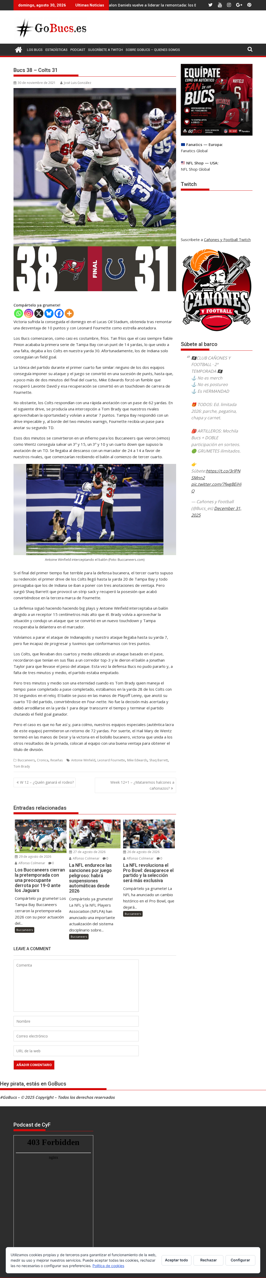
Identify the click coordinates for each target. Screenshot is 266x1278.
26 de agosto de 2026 (143, 852)
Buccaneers (26, 760)
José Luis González (77, 83)
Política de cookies (108, 1265)
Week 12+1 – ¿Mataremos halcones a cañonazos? (142, 785)
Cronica (42, 760)
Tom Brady (22, 766)
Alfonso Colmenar (31, 863)
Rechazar (208, 1260)
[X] (38, 313)
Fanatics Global (194, 150)
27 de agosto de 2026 (88, 852)
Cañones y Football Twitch (227, 239)
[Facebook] (59, 313)
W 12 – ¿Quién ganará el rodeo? (47, 782)
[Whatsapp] (18, 313)
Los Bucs (35, 50)
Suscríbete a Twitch (105, 50)
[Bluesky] (49, 313)
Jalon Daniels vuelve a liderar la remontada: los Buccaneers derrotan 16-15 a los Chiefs (143, 5)
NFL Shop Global (195, 169)
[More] (69, 313)
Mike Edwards (137, 760)
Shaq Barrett (158, 760)
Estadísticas (56, 50)
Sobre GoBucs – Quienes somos (153, 50)
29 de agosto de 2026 (34, 856)
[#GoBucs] (18, 49)
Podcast (77, 50)
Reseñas (56, 760)
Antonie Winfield (83, 760)
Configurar (240, 1260)
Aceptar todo (176, 1260)
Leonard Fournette (111, 760)
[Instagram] (28, 313)
